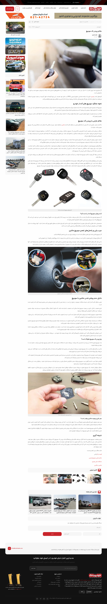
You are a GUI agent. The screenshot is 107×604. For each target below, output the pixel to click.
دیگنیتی (47, 2)
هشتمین (19, 589)
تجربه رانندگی (37, 8)
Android (89, 592)
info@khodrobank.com (17, 548)
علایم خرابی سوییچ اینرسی (95, 458)
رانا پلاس (51, 2)
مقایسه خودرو (75, 8)
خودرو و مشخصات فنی (64, 8)
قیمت (100, 454)
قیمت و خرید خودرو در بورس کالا (33, 2)
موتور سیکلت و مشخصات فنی (50, 8)
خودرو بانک (98, 22)
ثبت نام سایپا (59, 2)
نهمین (16, 589)
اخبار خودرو (83, 8)
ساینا (55, 2)
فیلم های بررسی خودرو (27, 8)
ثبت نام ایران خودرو (67, 2)
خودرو (92, 97)
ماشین (63, 125)
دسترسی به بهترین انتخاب (85, 580)
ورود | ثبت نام (10, 9)
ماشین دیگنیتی (98, 465)
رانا (97, 454)
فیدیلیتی (42, 2)
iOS (82, 592)
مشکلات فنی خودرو (97, 462)
